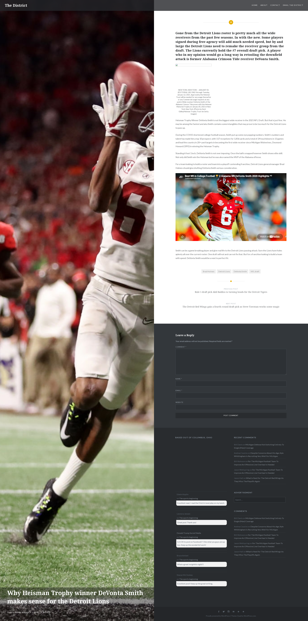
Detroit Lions (224, 271)
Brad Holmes (208, 271)
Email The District (293, 5)
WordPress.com (250, 616)
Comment (181, 347)
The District (16, 5)
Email (179, 390)
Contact (275, 5)
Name (179, 379)
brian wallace (23, 612)
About (263, 5)
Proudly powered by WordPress (218, 616)
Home (255, 5)
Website (179, 402)
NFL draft (255, 271)
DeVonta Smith (240, 271)
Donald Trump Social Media (189, 533)
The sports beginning (188, 498)
